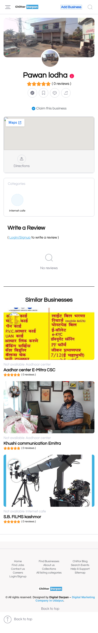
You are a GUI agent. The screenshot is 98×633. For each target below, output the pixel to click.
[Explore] (8, 7)
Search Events (80, 565)
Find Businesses (49, 561)
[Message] (54, 92)
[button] (32, 92)
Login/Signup (18, 576)
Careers (18, 572)
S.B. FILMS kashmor (22, 517)
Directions (21, 166)
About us (49, 565)
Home (18, 561)
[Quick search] (90, 7)
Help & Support (79, 568)
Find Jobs (18, 565)
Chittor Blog (80, 561)
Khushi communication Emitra (32, 443)
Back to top (50, 609)
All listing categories (49, 572)
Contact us (18, 568)
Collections (49, 568)
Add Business (71, 7)
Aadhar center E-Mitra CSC (29, 370)
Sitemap (80, 572)
